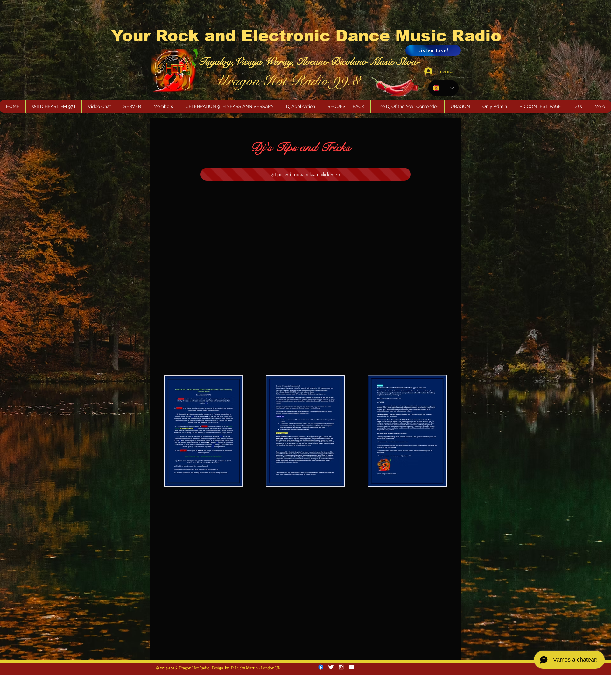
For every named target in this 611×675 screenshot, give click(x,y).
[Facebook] (321, 667)
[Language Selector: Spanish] (443, 88)
